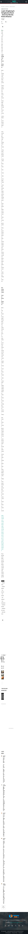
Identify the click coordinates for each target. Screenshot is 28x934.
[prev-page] (2, 682)
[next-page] (2, 683)
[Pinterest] (15, 925)
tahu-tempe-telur (4, 884)
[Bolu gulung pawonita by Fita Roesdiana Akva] (1, 813)
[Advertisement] (14, 640)
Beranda (2, 6)
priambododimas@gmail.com (16, 922)
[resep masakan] (14, 2)
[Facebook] (5, 925)
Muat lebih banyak (3, 906)
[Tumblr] (19, 925)
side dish (7, 6)
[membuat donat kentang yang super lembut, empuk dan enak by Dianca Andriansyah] (1, 838)
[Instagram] (9, 925)
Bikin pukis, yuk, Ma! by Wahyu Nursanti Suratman (4, 770)
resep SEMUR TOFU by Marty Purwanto (4, 895)
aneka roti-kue (12, 6)
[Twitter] (22, 925)
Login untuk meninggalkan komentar (2, 696)
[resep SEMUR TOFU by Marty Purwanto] (1, 883)
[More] (2, 26)
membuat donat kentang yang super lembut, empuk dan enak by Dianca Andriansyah (4, 861)
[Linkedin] (12, 925)
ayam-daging (3, 631)
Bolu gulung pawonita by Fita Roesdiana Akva (2, 659)
